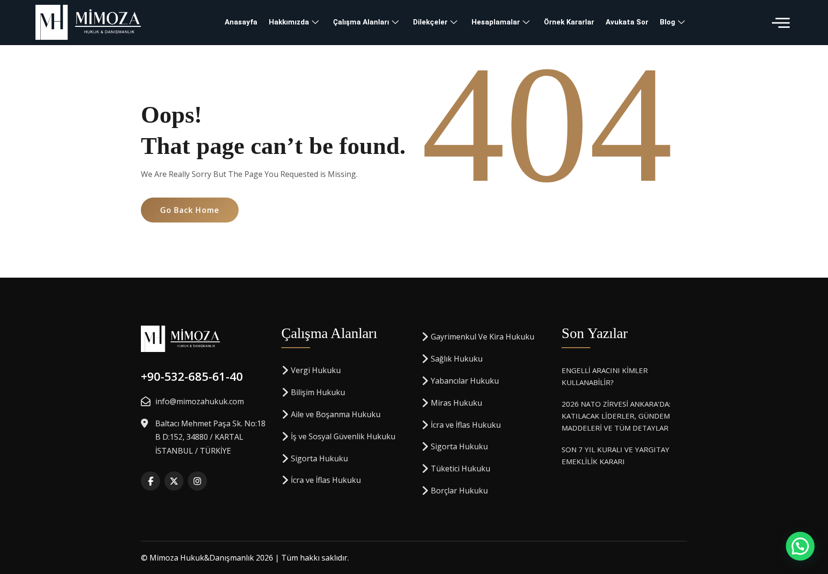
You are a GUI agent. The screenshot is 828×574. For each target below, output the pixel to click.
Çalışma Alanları (361, 22)
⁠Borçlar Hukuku (459, 490)
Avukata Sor (627, 22)
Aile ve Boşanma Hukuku (335, 414)
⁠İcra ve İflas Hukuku (326, 480)
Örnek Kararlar (569, 22)
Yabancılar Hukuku (465, 380)
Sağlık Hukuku (457, 358)
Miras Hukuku (456, 403)
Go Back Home (189, 210)
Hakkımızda (289, 22)
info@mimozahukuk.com (199, 401)
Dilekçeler (430, 22)
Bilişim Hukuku (318, 392)
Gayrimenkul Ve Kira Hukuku (482, 336)
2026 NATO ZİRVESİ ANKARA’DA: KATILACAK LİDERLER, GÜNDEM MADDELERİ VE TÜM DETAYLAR (616, 416)
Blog (667, 22)
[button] (781, 22)
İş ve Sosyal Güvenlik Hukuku (343, 436)
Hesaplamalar (496, 22)
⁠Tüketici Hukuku (460, 468)
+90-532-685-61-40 (192, 376)
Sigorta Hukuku (319, 458)
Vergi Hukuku (316, 370)
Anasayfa (241, 22)
